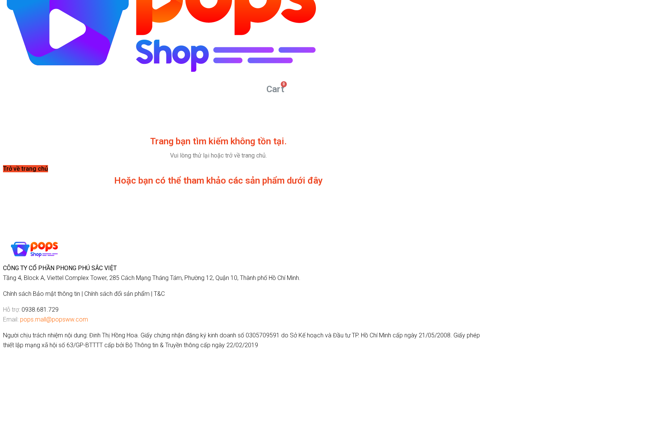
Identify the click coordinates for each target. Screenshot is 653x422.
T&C (159, 293)
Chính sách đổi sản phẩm (117, 293)
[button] (25, 168)
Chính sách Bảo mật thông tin (41, 293)
